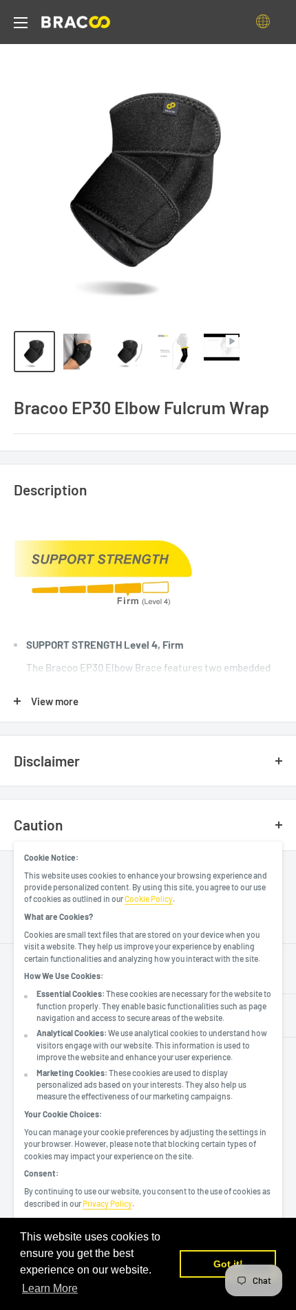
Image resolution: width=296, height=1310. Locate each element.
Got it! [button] (228, 1263)
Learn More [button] (50, 1288)
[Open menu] (21, 22)
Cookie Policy (149, 898)
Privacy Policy (107, 1203)
